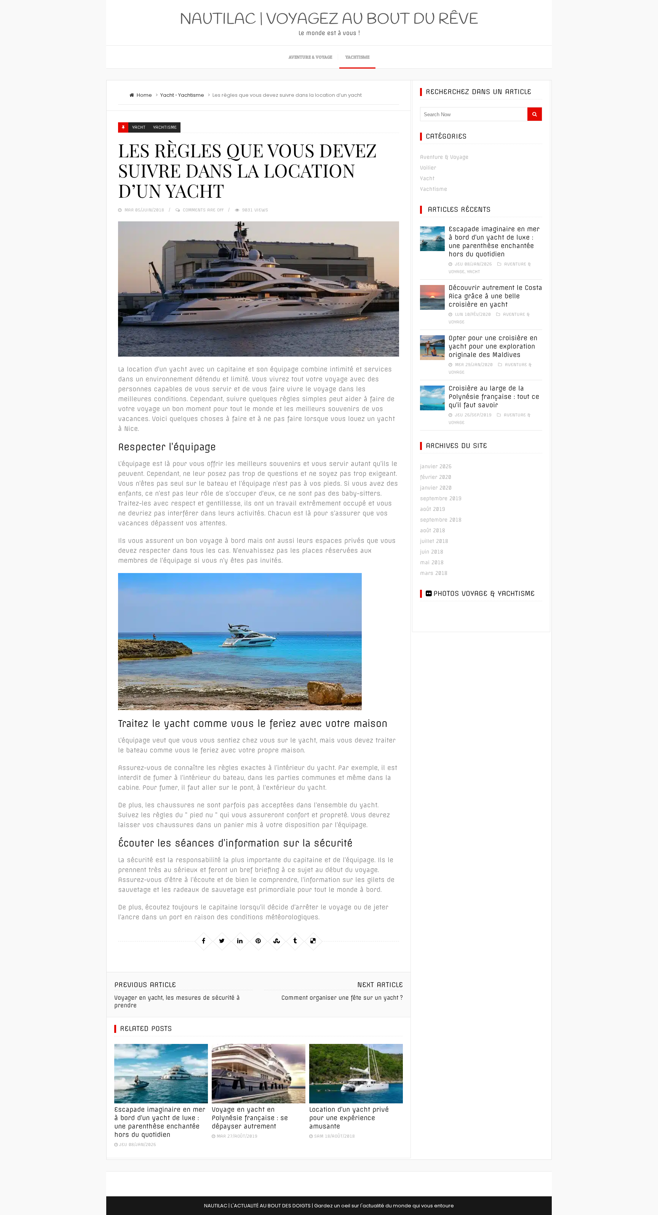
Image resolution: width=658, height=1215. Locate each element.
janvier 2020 (436, 488)
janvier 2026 (436, 466)
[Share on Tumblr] (295, 941)
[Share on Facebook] (203, 941)
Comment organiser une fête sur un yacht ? (342, 997)
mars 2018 (433, 573)
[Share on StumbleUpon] (276, 941)
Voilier (428, 168)
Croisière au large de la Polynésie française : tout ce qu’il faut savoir (494, 396)
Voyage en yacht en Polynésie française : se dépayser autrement (250, 1118)
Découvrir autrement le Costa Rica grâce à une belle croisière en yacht (495, 296)
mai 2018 (432, 562)
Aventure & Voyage (310, 57)
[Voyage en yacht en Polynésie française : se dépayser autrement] (258, 1073)
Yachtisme (357, 57)
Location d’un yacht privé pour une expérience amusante (349, 1118)
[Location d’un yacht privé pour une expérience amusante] (356, 1073)
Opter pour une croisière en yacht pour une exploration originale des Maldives (493, 346)
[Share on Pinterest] (258, 941)
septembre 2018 (441, 520)
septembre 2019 (441, 498)
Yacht (167, 95)
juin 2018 (431, 552)
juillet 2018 (434, 541)
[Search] (534, 114)
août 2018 (432, 530)
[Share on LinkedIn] (240, 941)
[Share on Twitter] (222, 941)
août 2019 (432, 509)
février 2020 (435, 477)
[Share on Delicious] (313, 941)
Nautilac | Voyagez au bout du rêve (329, 20)
